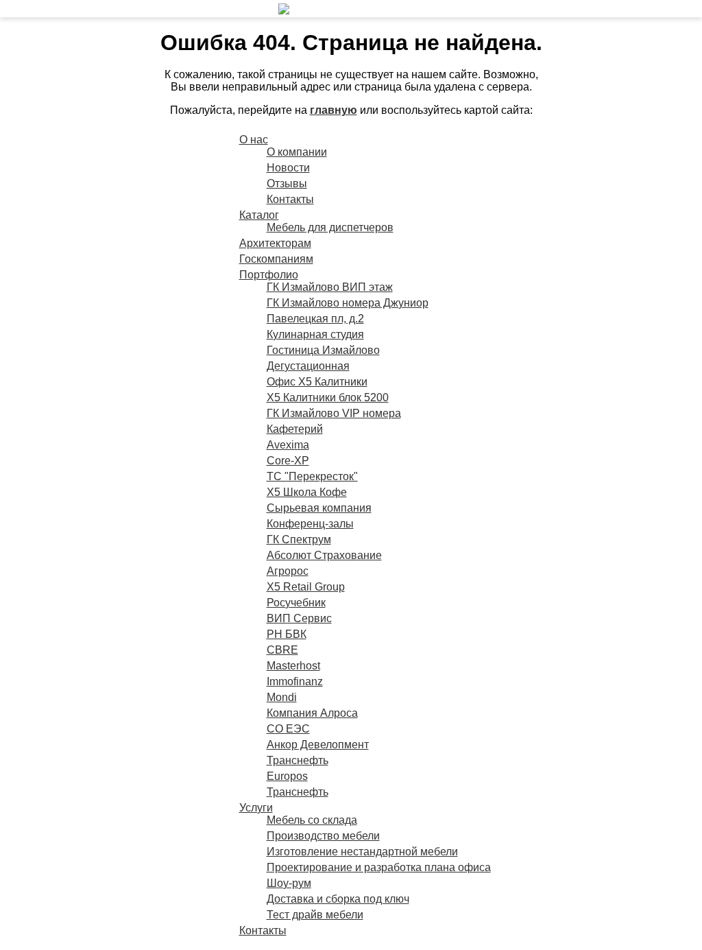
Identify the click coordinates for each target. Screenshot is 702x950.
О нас (253, 139)
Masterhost (293, 666)
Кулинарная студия (315, 334)
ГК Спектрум (299, 539)
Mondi (282, 697)
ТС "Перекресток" (312, 476)
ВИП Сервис (299, 618)
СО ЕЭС (288, 729)
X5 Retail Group (306, 587)
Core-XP (288, 460)
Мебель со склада (312, 820)
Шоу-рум (289, 883)
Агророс (287, 571)
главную (333, 110)
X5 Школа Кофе (307, 492)
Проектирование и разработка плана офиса (379, 867)
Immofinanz (295, 681)
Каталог (259, 215)
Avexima (288, 445)
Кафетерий (295, 429)
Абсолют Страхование (324, 555)
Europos (287, 776)
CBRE (282, 650)
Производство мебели (323, 836)
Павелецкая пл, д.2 (315, 318)
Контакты (290, 199)
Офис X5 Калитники (317, 382)
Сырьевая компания (319, 508)
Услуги (256, 808)
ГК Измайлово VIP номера (334, 413)
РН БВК (286, 634)
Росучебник (296, 602)
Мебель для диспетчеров (330, 227)
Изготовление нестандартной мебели (362, 851)
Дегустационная (308, 366)
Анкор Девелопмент (318, 744)
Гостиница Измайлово (323, 350)
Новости (288, 168)
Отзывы (287, 183)
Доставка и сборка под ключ (338, 899)
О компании (297, 152)
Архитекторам (275, 243)
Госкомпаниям (276, 259)
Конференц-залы (310, 524)
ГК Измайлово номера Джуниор (347, 303)
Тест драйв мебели (315, 915)
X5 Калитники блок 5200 (328, 397)
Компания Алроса (312, 713)
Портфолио (268, 275)
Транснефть (297, 760)
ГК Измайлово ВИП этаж (330, 287)
